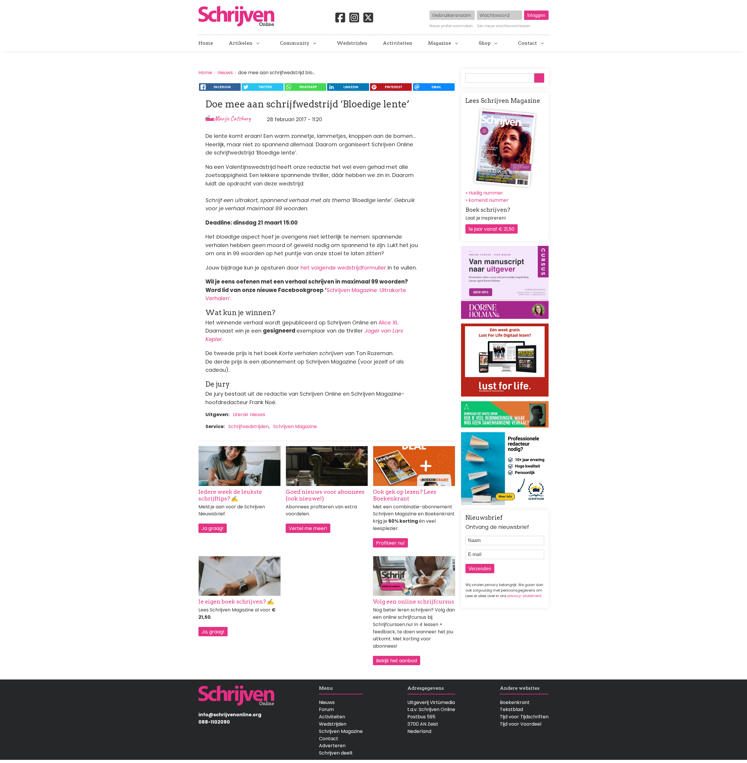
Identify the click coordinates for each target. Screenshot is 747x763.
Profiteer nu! (390, 543)
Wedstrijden (352, 43)
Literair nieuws (249, 414)
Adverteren (332, 745)
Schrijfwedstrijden (248, 426)
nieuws (225, 72)
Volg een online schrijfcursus (413, 601)
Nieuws (327, 702)
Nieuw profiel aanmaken (451, 26)
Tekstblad (511, 709)
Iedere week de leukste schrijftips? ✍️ (230, 495)
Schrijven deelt (336, 753)
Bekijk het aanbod (396, 660)
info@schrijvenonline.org (229, 714)
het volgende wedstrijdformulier (343, 267)
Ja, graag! (213, 631)
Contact (527, 43)
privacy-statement (524, 595)
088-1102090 (214, 722)
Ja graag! (213, 528)
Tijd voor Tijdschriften (524, 716)
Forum (326, 709)
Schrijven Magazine (295, 426)
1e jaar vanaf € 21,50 (491, 229)
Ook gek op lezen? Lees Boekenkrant (404, 495)
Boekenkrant (515, 702)
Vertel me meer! (308, 528)
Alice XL (388, 322)
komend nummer (489, 200)
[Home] (238, 16)
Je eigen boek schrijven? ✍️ (236, 601)
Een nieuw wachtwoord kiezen (503, 26)
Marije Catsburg (232, 118)
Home (205, 43)
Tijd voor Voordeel (520, 724)
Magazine (439, 43)
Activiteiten (397, 43)
